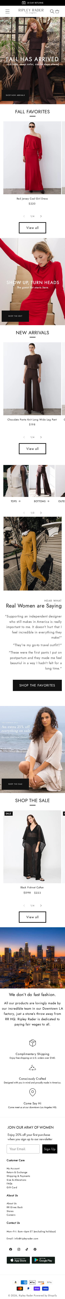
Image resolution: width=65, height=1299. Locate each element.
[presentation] (2, 4)
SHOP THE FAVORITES (37, 685)
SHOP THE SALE (15, 784)
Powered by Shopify (45, 1295)
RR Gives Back (15, 1207)
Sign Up (50, 1149)
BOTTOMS (40, 501)
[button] (7, 11)
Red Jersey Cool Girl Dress (32, 198)
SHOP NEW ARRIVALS (15, 95)
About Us (12, 1203)
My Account (13, 1168)
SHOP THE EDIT (15, 316)
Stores (10, 1211)
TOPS (14, 501)
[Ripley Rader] (32, 60)
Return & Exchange (17, 1172)
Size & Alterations (16, 1180)
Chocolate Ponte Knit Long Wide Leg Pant (32, 419)
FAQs (9, 1183)
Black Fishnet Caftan (32, 887)
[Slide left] (24, 216)
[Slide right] (41, 216)
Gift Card (12, 1187)
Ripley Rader (26, 1295)
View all (32, 227)
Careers (11, 1214)
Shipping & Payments (18, 1176)
